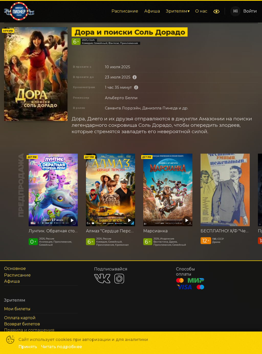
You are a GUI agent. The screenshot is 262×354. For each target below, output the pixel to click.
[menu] (124, 11)
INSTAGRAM (119, 278)
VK (102, 278)
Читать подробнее (61, 346)
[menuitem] (124, 11)
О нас (201, 11)
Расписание (125, 11)
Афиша (152, 11)
